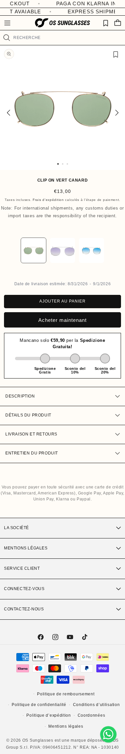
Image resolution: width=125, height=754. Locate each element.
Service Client (22, 568)
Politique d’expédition (48, 715)
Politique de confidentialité (39, 704)
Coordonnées (91, 715)
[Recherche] (6, 37)
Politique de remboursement (65, 694)
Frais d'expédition (48, 200)
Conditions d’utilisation (96, 704)
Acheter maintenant (62, 320)
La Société (16, 527)
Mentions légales (26, 548)
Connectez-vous (24, 588)
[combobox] (66, 38)
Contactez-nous (24, 609)
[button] (7, 23)
